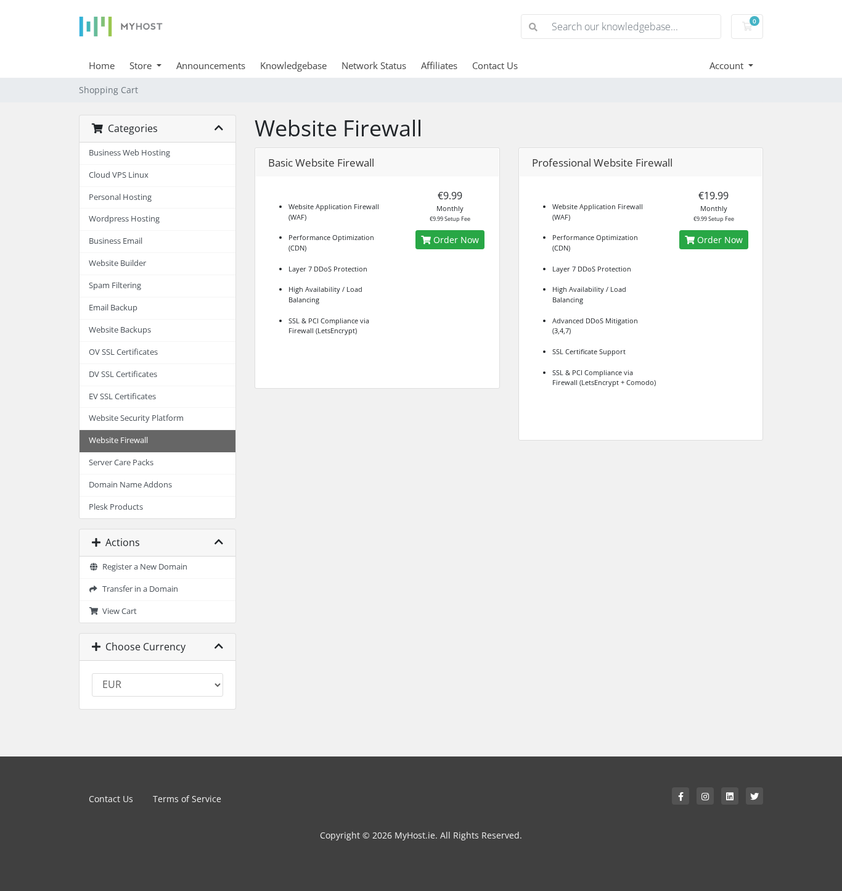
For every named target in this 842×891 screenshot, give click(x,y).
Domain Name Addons (130, 484)
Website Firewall (118, 440)
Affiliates (439, 65)
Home (102, 65)
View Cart (118, 611)
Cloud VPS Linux (119, 175)
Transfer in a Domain (138, 589)
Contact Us (495, 65)
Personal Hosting (120, 197)
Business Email (115, 241)
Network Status (373, 65)
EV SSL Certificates (122, 396)
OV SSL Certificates (123, 352)
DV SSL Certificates (123, 374)
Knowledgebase (293, 65)
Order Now (455, 240)
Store (141, 65)
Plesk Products (116, 507)
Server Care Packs (121, 462)
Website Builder (117, 263)
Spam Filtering (115, 285)
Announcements (210, 65)
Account (727, 65)
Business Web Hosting (129, 152)
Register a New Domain (143, 567)
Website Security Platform (136, 418)
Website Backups (120, 330)
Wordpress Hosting (124, 218)
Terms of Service (187, 799)
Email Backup (113, 307)
